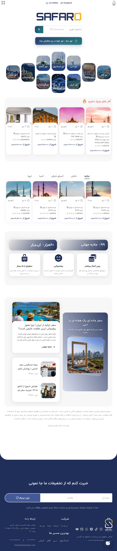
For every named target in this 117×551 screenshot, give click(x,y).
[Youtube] (77, 529)
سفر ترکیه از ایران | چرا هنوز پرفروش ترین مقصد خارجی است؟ (37, 327)
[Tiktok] (96, 529)
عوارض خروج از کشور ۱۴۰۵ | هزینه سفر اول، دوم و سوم (27, 390)
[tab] (87, 176)
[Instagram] (101, 529)
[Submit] (39, 29)
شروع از (105, 150)
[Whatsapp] (86, 529)
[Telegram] (91, 529)
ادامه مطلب (47, 347)
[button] (3, 3)
